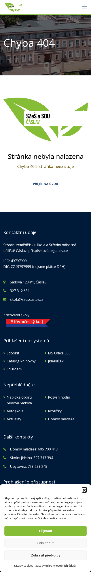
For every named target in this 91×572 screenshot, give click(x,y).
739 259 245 (37, 466)
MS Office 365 (59, 353)
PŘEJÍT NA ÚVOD (45, 184)
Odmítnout (45, 543)
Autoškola (15, 411)
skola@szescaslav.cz (26, 299)
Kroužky (55, 411)
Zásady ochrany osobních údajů (55, 566)
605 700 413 (47, 449)
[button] (84, 489)
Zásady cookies (23, 566)
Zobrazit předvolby (45, 555)
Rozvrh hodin (59, 397)
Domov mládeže (61, 419)
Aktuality (14, 419)
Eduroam (14, 369)
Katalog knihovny (21, 361)
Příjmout (45, 531)
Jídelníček (56, 361)
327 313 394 (43, 457)
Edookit (13, 353)
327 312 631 (20, 290)
